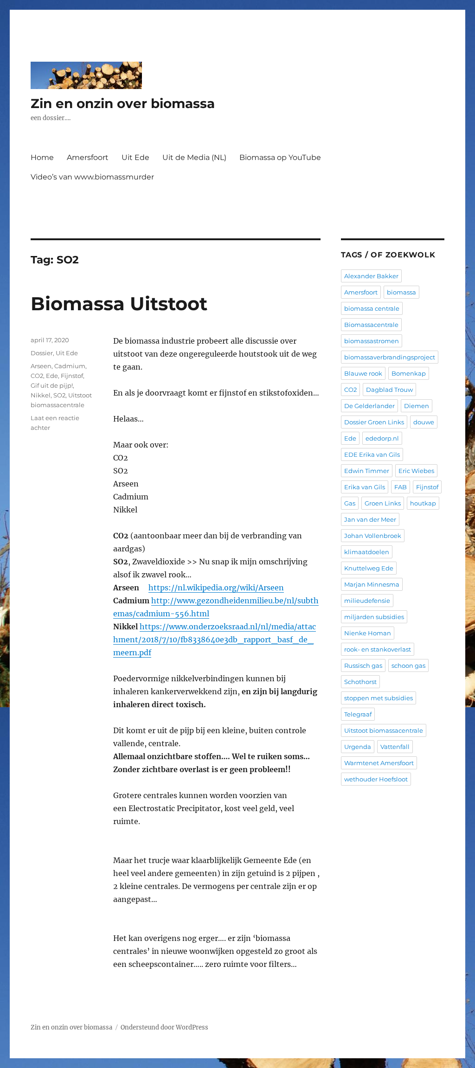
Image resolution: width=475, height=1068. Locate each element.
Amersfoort (88, 157)
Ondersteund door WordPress (164, 1027)
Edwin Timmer (366, 470)
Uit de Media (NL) (194, 157)
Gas (349, 503)
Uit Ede (135, 157)
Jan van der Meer (370, 519)
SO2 (59, 395)
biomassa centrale (371, 308)
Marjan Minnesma (371, 584)
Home (42, 157)
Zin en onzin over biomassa (123, 103)
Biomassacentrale (371, 324)
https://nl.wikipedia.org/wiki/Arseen (216, 587)
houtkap (423, 503)
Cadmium (69, 366)
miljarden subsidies (374, 616)
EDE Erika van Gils (372, 454)
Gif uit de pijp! (52, 385)
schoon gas (408, 665)
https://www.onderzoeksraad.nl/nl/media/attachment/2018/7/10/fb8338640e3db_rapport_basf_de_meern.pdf (214, 639)
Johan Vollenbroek (372, 535)
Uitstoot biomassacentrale (383, 730)
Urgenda (357, 746)
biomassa (401, 292)
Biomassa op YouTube (280, 157)
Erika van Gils (364, 487)
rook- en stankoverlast (377, 649)
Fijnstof (72, 375)
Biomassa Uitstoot (119, 303)
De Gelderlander (369, 405)
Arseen (41, 366)
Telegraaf (358, 714)
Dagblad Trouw (389, 389)
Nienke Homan (367, 633)
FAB (400, 487)
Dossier (42, 353)
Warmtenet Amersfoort (379, 763)
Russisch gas (363, 665)
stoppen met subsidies (378, 698)
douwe (423, 422)
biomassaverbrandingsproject (389, 357)
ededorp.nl (382, 438)
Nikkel (41, 395)
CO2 (37, 375)
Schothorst (360, 681)
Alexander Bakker (371, 276)
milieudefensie (367, 600)
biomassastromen (371, 341)
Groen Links (383, 503)
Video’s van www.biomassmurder (92, 177)
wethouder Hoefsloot (376, 779)
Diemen (416, 405)
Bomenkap (409, 373)
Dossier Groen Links (374, 422)
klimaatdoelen (366, 552)
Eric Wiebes (416, 470)
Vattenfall (395, 746)
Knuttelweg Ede (368, 568)
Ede (52, 375)
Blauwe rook (363, 373)
